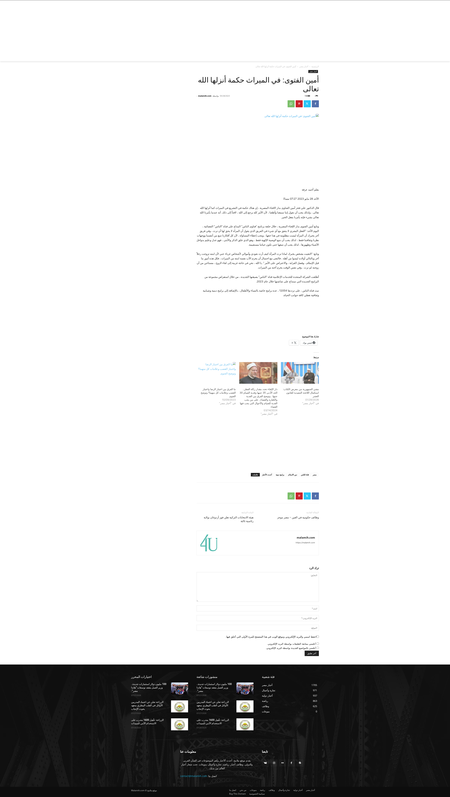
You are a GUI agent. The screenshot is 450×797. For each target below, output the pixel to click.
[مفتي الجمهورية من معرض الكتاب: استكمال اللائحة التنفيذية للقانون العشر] (300, 373)
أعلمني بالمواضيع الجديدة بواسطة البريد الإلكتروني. (291, 648)
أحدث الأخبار (267, 474)
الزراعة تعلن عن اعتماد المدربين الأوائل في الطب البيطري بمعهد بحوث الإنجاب (147, 705)
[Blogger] (300, 763)
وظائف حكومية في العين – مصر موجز (298, 517)
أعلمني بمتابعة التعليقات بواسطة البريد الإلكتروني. (291, 643)
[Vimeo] (301, 3)
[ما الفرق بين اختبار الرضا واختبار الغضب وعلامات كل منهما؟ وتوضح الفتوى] (217, 373)
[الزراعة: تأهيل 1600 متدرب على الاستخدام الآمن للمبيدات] (179, 724)
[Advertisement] (197, 34)
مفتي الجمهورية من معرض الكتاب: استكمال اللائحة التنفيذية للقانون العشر (301, 393)
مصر (315, 474)
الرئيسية (315, 66)
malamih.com (204, 95)
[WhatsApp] (291, 103)
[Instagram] (311, 3)
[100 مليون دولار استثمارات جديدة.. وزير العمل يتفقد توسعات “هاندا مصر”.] (179, 688)
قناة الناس (305, 474)
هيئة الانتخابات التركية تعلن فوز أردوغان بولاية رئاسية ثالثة (228, 519)
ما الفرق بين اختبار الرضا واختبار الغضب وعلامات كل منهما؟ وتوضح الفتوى (218, 393)
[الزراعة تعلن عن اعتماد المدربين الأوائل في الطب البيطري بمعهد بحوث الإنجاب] (179, 706)
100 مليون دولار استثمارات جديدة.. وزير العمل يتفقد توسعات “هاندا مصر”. (148, 687)
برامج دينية (280, 474)
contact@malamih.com (193, 776)
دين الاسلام (292, 474)
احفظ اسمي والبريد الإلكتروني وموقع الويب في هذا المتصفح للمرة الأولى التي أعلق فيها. (271, 636)
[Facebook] (316, 3)
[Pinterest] (299, 103)
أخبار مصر (303, 66)
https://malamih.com (305, 542)
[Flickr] (282, 763)
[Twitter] (306, 3)
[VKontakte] (265, 763)
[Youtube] (297, 3)
